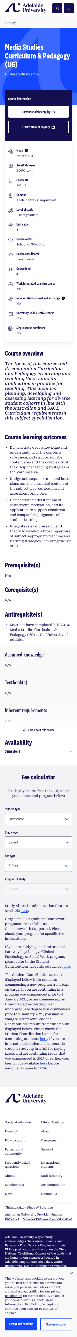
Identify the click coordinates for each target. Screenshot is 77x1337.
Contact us (49, 1193)
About (45, 1131)
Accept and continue (21, 1323)
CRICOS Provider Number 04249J (47, 1218)
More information (56, 1324)
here (24, 911)
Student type (13, 809)
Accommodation (53, 1184)
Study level (11, 832)
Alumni (10, 1175)
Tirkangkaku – (29, 1207)
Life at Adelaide (52, 1122)
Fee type (10, 855)
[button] (71, 1273)
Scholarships (14, 1184)
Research (11, 1131)
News (9, 1193)
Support (47, 1149)
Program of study (15, 879)
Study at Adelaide (18, 1122)
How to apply (15, 1140)
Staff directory (51, 1175)
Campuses (48, 1140)
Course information (19, 98)
